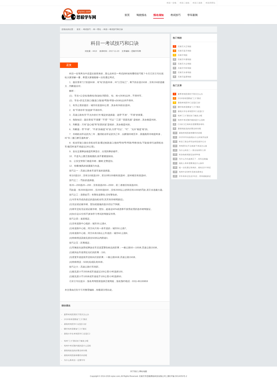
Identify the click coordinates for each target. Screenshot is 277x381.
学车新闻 (192, 15)
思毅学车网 (79, 290)
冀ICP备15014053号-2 (177, 376)
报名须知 (158, 15)
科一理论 (97, 29)
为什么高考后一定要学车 (74, 360)
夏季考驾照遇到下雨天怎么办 (76, 314)
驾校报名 (141, 15)
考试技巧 (175, 15)
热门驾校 (177, 38)
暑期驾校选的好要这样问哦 (75, 350)
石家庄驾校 (155, 73)
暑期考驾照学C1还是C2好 (75, 324)
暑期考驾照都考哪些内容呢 (75, 355)
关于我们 (134, 371)
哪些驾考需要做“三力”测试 (75, 329)
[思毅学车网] (79, 14)
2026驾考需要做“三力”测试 (75, 319)
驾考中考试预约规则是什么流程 (77, 346)
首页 (127, 15)
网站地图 (143, 371)
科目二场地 (184, 3)
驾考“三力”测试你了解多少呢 (76, 341)
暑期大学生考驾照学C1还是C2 (77, 334)
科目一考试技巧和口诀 (113, 29)
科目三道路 (197, 3)
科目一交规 (171, 3)
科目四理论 (210, 3)
